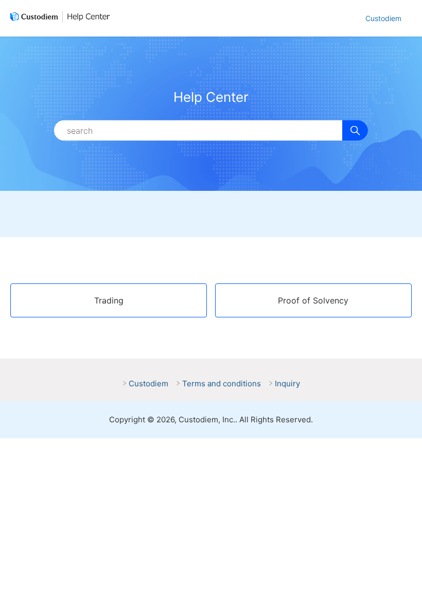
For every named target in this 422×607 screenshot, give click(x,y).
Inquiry (287, 383)
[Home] (62, 18)
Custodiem (383, 18)
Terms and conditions (221, 383)
